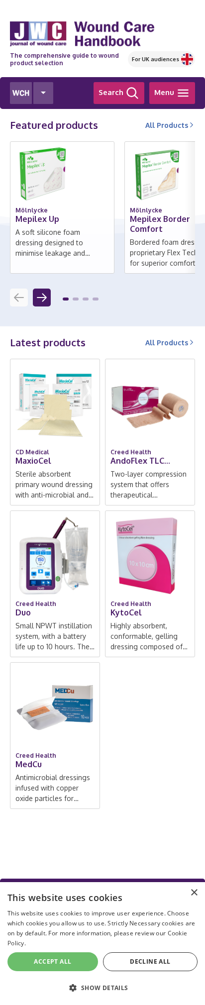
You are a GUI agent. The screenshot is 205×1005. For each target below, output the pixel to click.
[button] (66, 299)
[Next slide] (42, 297)
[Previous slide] (19, 297)
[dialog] (102, 943)
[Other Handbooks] (43, 93)
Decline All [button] (150, 961)
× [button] (194, 893)
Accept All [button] (52, 961)
